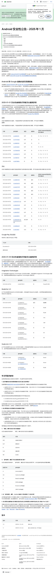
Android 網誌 (22, 550)
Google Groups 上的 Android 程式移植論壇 (26, 562)
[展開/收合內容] (11, 33)
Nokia (17, 509)
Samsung (22, 509)
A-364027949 (16, 187)
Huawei (3, 509)
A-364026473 (16, 183)
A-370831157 (16, 157)
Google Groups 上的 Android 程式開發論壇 (26, 559)
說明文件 (4, 6)
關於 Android (5, 568)
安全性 (11, 24)
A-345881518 (16, 143)
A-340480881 (16, 208)
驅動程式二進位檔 (6, 557)
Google (47, 507)
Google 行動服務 (23, 95)
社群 (10, 568)
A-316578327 (16, 229)
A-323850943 (16, 179)
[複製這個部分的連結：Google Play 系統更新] (16, 235)
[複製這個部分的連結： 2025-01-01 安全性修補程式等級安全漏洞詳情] (38, 102)
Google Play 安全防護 (23, 84)
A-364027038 (16, 190)
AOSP (3, 24)
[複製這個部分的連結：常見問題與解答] (15, 376)
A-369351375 (16, 136)
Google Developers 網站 (31, 498)
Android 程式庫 (5, 546)
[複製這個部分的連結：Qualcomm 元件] (13, 344)
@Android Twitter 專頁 (24, 546)
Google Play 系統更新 (33, 114)
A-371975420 (16, 139)
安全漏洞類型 (47, 107)
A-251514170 (16, 201)
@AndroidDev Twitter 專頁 (25, 548)
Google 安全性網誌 (23, 552)
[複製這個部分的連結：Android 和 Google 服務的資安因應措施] (33, 82)
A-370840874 (16, 150)
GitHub (3, 559)
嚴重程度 (4, 109)
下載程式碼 (4, 550)
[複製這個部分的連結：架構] (5, 118)
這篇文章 (35, 405)
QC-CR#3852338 (22, 369)
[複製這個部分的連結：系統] (5, 166)
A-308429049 (16, 205)
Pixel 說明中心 (40, 548)
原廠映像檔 (4, 555)
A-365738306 (16, 161)
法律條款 (14, 568)
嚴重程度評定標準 (33, 68)
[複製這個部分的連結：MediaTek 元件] (12, 289)
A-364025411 (16, 194)
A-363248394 (16, 216)
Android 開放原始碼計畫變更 (13, 17)
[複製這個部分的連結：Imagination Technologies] (19, 271)
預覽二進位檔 (5, 552)
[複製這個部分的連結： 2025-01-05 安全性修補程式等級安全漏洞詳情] (38, 257)
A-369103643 (16, 147)
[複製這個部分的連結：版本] (6, 515)
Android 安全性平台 (11, 84)
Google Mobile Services (42, 555)
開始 (48, 16)
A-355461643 (16, 198)
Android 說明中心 (40, 546)
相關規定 (4, 548)
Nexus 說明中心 (40, 550)
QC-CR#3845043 (22, 364)
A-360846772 (16, 154)
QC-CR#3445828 (22, 359)
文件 (7, 24)
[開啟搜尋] (35, 2)
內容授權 (19, 535)
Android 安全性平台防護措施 (18, 74)
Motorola (12, 509)
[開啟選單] (2, 1)
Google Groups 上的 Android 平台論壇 (26, 555)
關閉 (41, 16)
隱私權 (22, 568)
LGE (7, 509)
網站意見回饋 (28, 568)
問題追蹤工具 (39, 559)
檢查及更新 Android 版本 (34, 55)
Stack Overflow (40, 557)
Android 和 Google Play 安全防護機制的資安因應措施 (23, 75)
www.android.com (41, 552)
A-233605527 (16, 212)
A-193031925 (16, 219)
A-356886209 (16, 226)
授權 (19, 568)
